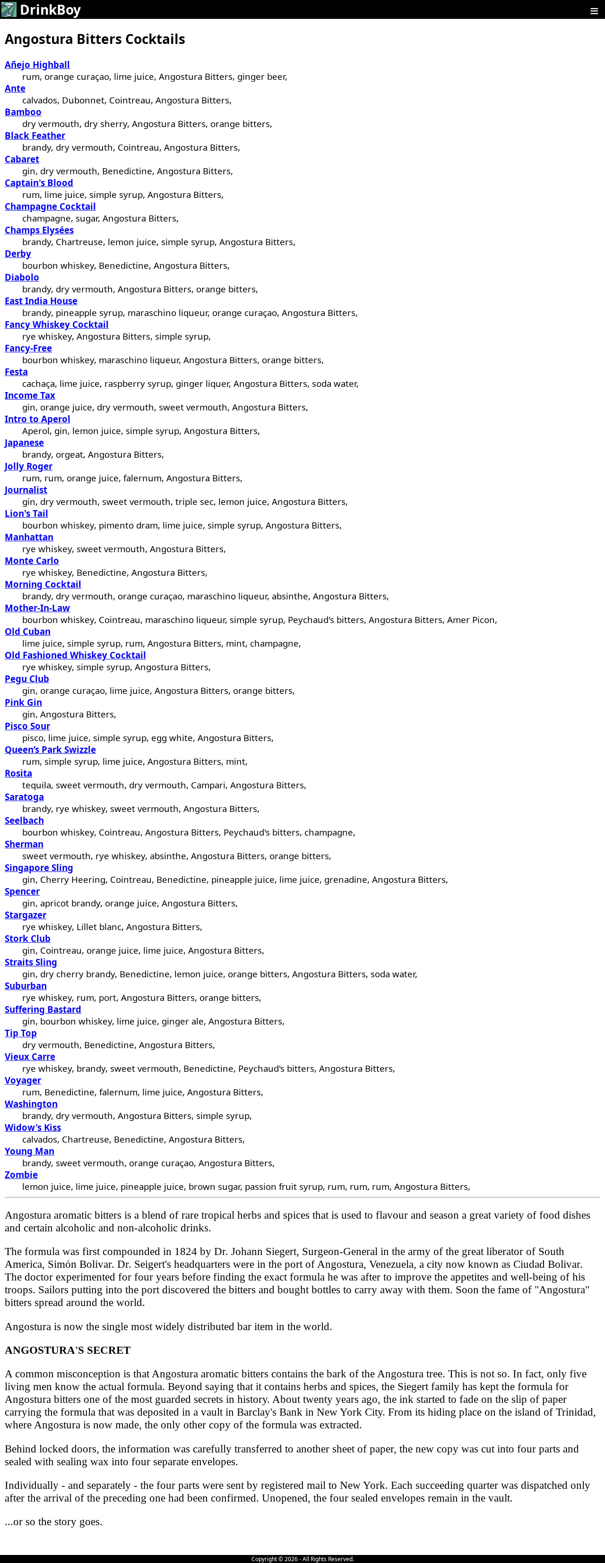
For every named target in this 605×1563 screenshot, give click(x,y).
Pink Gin (23, 702)
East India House (41, 301)
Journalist (26, 489)
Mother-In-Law (37, 608)
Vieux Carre (30, 1056)
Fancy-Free (28, 348)
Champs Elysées (39, 230)
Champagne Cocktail (50, 206)
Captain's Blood (39, 182)
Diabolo (22, 277)
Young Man (29, 1151)
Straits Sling (31, 962)
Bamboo (23, 112)
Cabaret (22, 159)
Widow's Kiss (33, 1127)
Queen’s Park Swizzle (50, 749)
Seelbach (24, 820)
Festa (16, 371)
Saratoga (24, 797)
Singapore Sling (39, 867)
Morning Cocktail (43, 584)
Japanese (24, 442)
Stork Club (28, 938)
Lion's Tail (26, 513)
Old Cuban (28, 631)
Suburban (26, 985)
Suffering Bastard (43, 1009)
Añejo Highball (37, 64)
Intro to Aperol (37, 419)
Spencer (22, 891)
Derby (18, 253)
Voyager (23, 1080)
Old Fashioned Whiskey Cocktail (75, 655)
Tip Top (21, 1033)
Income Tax (30, 395)
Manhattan (29, 537)
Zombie (21, 1174)
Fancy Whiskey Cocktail (57, 324)
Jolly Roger (28, 466)
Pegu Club (27, 678)
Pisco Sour (27, 726)
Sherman (24, 844)
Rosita (18, 773)
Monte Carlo (32, 560)
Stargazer (25, 915)
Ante (15, 88)
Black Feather (35, 135)
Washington (31, 1104)
